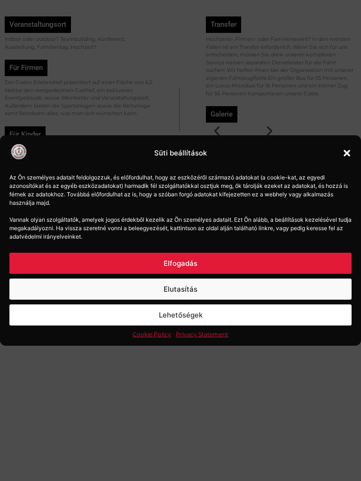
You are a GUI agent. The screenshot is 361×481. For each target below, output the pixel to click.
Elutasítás (180, 289)
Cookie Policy (152, 334)
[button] (347, 153)
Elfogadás (180, 263)
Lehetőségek (181, 314)
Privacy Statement (202, 334)
